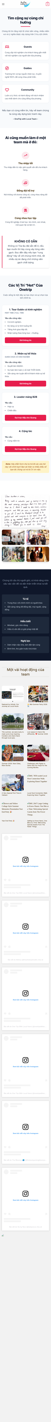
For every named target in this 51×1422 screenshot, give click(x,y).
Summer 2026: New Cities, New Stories (11, 764)
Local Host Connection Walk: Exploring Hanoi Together (37, 794)
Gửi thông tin (25, 340)
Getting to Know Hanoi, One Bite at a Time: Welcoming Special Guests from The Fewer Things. (37, 823)
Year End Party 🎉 (8, 821)
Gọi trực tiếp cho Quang (25, 418)
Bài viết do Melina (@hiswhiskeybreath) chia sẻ (25, 960)
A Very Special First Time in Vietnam (11, 794)
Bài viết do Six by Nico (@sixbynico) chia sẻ (25, 1227)
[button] (3, 4)
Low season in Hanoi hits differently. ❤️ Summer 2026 (37, 733)
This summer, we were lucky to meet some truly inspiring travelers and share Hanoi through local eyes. (13, 735)
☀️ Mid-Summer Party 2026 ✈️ (37, 705)
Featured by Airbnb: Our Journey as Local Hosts (10, 705)
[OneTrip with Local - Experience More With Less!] (26, 4)
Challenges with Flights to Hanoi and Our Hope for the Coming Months (37, 765)
